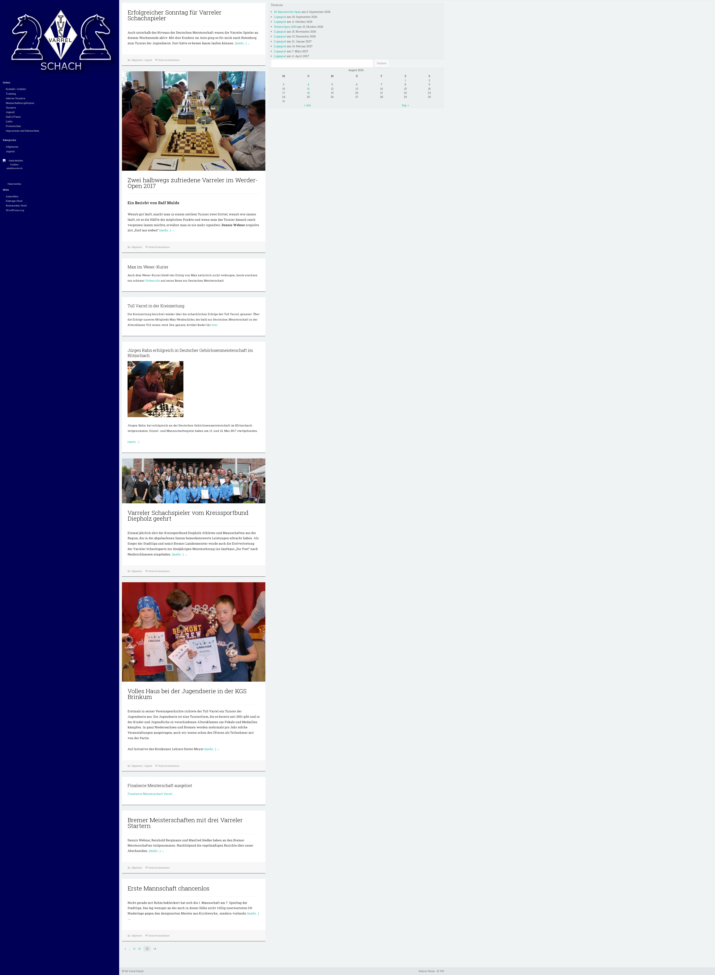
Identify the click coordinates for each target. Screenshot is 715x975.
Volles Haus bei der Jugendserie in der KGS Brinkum (187, 694)
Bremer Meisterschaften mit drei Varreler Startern (185, 823)
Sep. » (405, 105)
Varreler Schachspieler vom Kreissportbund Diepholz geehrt (188, 515)
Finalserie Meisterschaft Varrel (150, 794)
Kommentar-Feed (16, 205)
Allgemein (12, 146)
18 (308, 93)
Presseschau (13, 126)
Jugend (10, 112)
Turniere (11, 107)
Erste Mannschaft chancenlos (168, 888)
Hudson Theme (427, 971)
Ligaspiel (280, 17)
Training (11, 93)
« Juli (307, 105)
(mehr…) (242, 43)
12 (139, 948)
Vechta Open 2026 (285, 26)
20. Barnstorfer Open (287, 12)
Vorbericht (153, 280)
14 (154, 948)
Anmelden (12, 196)
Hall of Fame (13, 116)
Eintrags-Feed (14, 201)
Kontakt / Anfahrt (16, 89)
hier (214, 325)
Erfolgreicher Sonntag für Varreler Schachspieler (175, 15)
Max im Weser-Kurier (148, 267)
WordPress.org (15, 210)
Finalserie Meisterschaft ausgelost (160, 785)
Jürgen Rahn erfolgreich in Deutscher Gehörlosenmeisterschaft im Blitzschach (190, 353)
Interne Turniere (15, 98)
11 (134, 948)
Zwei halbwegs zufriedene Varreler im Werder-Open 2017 (193, 183)
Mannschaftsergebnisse (20, 103)
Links (9, 121)
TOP (441, 971)
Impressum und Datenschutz (22, 130)
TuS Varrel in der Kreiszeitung (156, 305)
